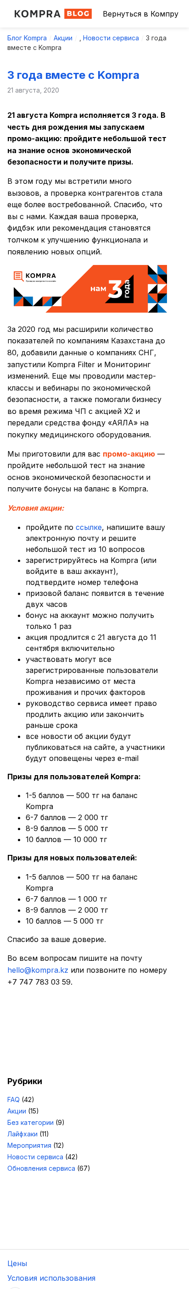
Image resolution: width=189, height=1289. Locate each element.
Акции (63, 38)
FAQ (13, 1099)
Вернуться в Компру (140, 13)
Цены (17, 1263)
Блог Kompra (27, 38)
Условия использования (51, 1278)
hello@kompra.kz (37, 970)
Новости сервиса (111, 38)
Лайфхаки (22, 1134)
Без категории (30, 1122)
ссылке (89, 527)
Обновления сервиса (41, 1168)
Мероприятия (29, 1145)
